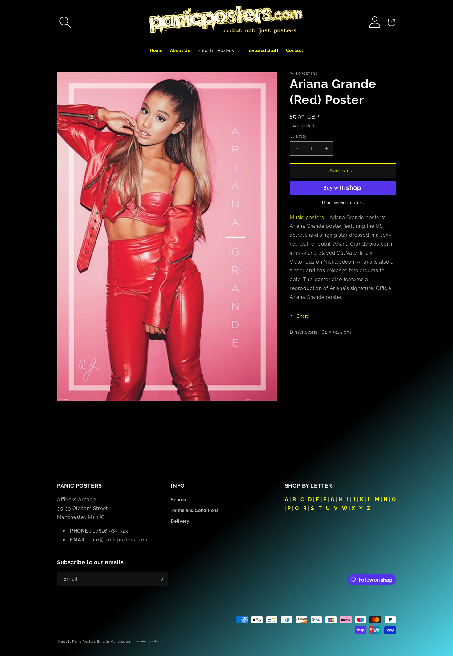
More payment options (343, 203)
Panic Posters (84, 642)
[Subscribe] (161, 579)
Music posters (307, 217)
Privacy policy (148, 641)
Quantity (298, 136)
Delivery (180, 521)
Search (178, 499)
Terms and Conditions (194, 510)
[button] (65, 22)
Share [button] (303, 316)
